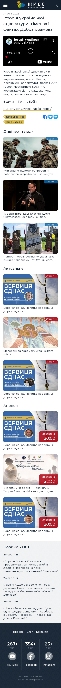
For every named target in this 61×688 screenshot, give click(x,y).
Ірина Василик (14, 121)
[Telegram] (56, 117)
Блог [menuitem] (30, 631)
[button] (5, 5)
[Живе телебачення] (30, 5)
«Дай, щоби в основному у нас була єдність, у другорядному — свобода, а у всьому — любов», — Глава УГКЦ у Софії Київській (28, 613)
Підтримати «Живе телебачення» (27, 108)
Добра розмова (15, 116)
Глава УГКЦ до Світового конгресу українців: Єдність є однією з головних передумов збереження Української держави (29, 589)
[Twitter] (50, 117)
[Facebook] (45, 117)
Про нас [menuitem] (18, 631)
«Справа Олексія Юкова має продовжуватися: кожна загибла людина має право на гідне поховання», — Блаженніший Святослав (30, 566)
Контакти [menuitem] (42, 631)
